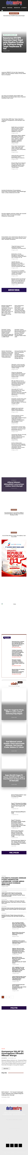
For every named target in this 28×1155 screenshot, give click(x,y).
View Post (6, 1068)
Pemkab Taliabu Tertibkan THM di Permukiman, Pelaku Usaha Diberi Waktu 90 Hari (18, 662)
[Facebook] (7, 1145)
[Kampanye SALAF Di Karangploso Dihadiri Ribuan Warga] (14, 1029)
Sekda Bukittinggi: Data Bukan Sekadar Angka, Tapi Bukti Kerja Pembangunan (19, 978)
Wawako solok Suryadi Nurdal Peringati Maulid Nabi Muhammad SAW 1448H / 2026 (18, 366)
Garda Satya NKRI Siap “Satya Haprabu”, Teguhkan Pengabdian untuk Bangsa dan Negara (13, 120)
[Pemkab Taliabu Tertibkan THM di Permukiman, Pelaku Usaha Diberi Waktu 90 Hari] (7, 662)
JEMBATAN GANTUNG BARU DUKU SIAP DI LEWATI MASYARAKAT (18, 409)
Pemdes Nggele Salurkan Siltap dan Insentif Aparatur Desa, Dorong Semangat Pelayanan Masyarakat (14, 215)
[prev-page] (3, 792)
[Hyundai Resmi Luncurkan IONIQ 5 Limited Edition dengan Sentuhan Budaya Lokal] (14, 502)
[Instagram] (12, 1145)
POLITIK (3, 1048)
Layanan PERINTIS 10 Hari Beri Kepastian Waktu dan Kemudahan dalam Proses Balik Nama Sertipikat (14, 73)
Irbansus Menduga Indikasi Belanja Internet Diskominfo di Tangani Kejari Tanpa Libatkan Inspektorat (18, 374)
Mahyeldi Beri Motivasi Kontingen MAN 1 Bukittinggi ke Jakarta (18, 156)
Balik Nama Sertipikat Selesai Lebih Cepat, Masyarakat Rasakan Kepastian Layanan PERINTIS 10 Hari (18, 129)
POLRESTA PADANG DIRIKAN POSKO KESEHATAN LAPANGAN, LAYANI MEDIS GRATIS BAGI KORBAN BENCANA (14, 881)
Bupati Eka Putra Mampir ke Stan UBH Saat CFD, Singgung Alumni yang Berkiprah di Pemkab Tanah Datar (19, 165)
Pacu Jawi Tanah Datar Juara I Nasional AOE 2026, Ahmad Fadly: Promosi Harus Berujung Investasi (18, 148)
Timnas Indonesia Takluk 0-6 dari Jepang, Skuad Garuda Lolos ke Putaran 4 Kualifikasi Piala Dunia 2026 (18, 842)
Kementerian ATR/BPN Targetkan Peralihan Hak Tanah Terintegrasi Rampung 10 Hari (19, 272)
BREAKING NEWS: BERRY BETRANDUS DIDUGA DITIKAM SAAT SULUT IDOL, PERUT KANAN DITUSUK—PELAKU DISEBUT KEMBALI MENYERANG (18, 139)
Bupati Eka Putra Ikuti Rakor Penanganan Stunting (18, 933)
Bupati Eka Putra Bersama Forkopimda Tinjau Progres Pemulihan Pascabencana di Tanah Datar (19, 960)
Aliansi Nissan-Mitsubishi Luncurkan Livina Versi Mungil (14, 484)
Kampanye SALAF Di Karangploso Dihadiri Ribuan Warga (13, 1053)
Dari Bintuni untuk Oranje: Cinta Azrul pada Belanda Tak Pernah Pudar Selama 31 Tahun (14, 744)
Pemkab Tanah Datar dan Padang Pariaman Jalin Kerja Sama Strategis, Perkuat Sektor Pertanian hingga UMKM (19, 401)
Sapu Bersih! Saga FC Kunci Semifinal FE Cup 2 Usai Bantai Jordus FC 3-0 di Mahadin (14, 778)
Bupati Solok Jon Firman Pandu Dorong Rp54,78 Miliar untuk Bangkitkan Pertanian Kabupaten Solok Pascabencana (19, 281)
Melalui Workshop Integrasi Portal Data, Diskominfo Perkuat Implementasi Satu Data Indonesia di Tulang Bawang (7, 354)
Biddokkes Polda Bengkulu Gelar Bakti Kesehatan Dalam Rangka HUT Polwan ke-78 (19, 255)
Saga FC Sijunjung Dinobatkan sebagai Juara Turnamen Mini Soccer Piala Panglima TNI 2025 (18, 805)
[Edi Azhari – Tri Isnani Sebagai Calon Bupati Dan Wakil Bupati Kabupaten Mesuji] (14, 1082)
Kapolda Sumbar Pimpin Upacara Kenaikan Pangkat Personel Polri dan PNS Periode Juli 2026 (13, 916)
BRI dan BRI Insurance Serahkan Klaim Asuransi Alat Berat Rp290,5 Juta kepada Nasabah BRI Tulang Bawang (18, 383)
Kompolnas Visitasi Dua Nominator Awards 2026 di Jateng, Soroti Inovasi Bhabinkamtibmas (19, 428)
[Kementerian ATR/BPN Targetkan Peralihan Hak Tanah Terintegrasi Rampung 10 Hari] (6, 273)
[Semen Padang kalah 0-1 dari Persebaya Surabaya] (6, 797)
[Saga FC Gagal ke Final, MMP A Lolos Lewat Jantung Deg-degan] (14, 704)
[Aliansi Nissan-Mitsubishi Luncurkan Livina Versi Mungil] (14, 465)
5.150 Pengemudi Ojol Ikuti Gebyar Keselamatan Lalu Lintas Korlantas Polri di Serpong (19, 987)
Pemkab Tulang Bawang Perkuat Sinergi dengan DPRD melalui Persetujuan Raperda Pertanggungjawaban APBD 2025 (7, 333)
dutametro (4, 1058)
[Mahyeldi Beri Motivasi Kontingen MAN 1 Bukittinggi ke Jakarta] (6, 157)
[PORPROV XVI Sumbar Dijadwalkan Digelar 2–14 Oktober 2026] (6, 942)
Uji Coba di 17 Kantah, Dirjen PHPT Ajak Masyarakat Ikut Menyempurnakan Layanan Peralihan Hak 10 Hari (14, 97)
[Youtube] (20, 1145)
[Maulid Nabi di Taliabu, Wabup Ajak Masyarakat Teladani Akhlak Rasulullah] (7, 671)
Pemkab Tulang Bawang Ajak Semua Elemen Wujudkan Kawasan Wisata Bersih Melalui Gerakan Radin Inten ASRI (20, 333)
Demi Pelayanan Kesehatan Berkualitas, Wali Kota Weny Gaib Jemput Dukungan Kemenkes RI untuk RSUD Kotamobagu (20, 309)
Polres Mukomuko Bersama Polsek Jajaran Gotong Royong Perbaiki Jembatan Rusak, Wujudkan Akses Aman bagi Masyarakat (19, 445)
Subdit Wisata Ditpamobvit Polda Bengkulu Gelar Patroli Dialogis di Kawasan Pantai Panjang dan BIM (18, 264)
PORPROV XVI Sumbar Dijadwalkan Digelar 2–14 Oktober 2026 (19, 942)
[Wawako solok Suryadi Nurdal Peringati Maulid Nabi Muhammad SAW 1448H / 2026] (6, 366)
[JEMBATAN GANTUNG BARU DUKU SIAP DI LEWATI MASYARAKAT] (6, 410)
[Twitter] (16, 1145)
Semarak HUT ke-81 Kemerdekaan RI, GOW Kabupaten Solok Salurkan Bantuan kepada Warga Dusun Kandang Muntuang (19, 392)
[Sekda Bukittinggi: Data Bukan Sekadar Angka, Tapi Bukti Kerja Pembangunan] (6, 978)
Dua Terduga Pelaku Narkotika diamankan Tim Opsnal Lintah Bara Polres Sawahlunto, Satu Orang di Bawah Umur (19, 925)
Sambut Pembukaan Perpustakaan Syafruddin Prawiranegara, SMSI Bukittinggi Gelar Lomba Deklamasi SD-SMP (14, 191)
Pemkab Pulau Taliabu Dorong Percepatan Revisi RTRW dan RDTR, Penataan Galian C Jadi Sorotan (18, 644)
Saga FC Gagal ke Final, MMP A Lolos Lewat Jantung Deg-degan (14, 712)
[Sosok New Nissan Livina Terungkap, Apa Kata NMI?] (14, 525)
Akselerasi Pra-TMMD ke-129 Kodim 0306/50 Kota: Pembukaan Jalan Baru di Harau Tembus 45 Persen (13, 902)
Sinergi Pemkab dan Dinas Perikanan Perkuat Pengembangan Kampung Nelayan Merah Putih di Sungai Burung (20, 354)
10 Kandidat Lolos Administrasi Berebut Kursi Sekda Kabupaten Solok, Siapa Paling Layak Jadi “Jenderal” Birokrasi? (14, 238)
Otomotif (14, 480)
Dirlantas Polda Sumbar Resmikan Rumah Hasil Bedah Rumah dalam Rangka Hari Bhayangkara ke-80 (14, 909)
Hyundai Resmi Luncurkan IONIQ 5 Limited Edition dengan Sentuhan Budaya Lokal (14, 514)
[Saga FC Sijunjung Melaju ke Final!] (6, 814)
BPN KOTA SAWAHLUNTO (10, 35)
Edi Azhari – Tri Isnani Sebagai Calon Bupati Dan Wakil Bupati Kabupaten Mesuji (12, 1093)
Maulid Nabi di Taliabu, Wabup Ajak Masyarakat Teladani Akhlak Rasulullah (18, 671)
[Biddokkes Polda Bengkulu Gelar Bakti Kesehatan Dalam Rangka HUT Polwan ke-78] (6, 256)
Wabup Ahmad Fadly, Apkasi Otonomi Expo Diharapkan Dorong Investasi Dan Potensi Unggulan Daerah (18, 950)
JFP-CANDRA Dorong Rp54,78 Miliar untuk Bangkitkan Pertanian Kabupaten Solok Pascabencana (18, 969)
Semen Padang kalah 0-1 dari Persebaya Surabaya (18, 795)
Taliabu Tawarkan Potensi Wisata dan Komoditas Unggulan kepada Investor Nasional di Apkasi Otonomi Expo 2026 (18, 652)
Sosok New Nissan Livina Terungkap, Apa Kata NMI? (14, 536)
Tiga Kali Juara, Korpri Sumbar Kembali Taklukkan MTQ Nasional (19, 247)
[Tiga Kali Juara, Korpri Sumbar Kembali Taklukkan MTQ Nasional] (6, 247)
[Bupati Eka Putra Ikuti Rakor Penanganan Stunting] (6, 934)
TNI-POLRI (4, 876)
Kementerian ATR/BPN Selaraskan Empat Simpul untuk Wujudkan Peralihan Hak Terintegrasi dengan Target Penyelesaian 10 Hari (13, 43)
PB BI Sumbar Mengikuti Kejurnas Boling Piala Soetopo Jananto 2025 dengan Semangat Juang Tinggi (17, 833)
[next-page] (5, 792)
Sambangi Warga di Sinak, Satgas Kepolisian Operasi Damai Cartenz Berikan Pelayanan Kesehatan (19, 437)
